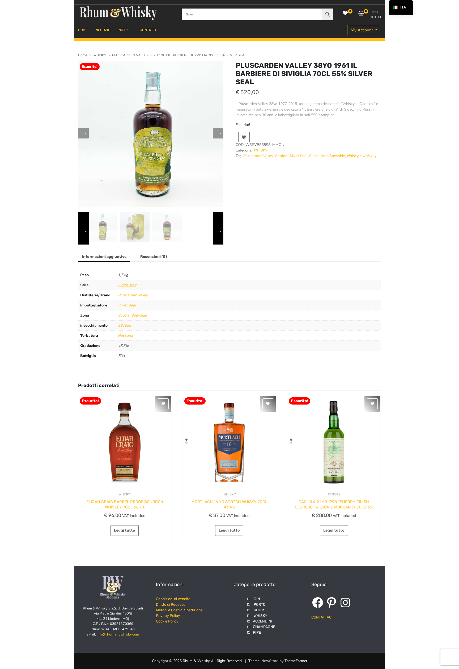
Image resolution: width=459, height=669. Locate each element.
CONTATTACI (322, 617)
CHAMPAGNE (264, 627)
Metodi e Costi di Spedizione (179, 610)
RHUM (258, 610)
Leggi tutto (124, 530)
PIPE (257, 632)
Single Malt (318, 156)
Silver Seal (298, 156)
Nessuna (125, 335)
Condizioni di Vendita (173, 599)
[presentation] (83, 133)
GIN (256, 599)
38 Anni (124, 325)
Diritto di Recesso (170, 604)
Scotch (281, 156)
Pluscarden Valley (258, 156)
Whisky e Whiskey (362, 156)
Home (82, 55)
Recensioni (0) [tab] (153, 256)
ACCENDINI (262, 621)
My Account (362, 30)
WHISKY (99, 55)
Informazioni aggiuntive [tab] (104, 256)
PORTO (259, 604)
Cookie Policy (167, 621)
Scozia (123, 315)
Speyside (337, 156)
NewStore (269, 661)
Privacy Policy (168, 615)
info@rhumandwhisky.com (118, 634)
